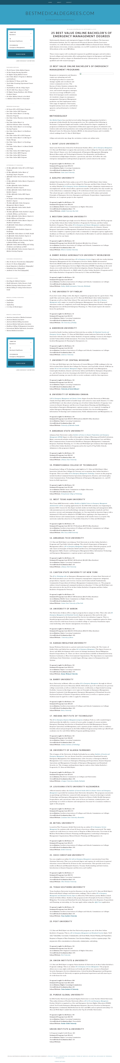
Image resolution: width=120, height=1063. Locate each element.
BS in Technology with (59, 576)
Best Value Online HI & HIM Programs (18, 151)
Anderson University (67, 354)
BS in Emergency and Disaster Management (86, 225)
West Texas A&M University (69, 532)
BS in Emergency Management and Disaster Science (66, 398)
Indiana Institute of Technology (70, 744)
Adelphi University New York (69, 211)
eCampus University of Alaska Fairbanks (73, 781)
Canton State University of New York (72, 603)
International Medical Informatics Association (20, 328)
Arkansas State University (69, 459)
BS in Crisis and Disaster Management (66, 368)
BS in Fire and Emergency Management (96, 1001)
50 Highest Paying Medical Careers (17, 74)
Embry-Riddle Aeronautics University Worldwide (75, 286)
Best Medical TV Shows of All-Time (17, 81)
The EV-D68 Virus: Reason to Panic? (18, 90)
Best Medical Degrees (56, 120)
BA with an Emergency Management (80, 859)
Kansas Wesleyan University (69, 674)
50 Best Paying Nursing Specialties (17, 72)
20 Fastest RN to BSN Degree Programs (18, 109)
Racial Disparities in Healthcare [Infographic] (20, 266)
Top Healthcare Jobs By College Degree (18, 88)
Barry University (66, 710)
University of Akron (67, 637)
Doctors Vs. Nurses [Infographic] (16, 264)
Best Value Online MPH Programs (17, 153)
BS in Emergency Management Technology (81, 473)
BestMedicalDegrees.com (60, 13)
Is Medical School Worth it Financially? (18, 98)
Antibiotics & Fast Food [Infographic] (18, 270)
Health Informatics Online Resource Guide (19, 283)
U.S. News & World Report (14, 307)
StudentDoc (10, 302)
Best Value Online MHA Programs (17, 157)
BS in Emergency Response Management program (67, 720)
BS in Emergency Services (83, 259)
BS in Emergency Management (103, 148)
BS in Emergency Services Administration (75, 186)
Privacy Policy (53, 1056)
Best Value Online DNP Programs (17, 111)
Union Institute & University (69, 989)
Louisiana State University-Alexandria (72, 817)
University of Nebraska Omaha (70, 425)
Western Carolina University (69, 250)
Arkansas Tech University (68, 567)
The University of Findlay (69, 322)
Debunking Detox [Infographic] (16, 268)
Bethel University (66, 849)
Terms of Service (82, 1056)
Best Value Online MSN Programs (17, 155)
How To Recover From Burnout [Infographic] (20, 262)
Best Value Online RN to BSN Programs (18, 135)
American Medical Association (15, 319)
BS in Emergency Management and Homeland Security (87, 933)
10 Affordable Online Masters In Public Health (20, 233)
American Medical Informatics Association (19, 324)
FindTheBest (10, 300)
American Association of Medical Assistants (19, 317)
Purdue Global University (68, 1023)
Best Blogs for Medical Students (16, 281)
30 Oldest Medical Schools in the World (18, 96)
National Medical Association (15, 330)
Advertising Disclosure (67, 1056)
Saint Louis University (68, 172)
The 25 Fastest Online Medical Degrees (18, 70)
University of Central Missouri (70, 389)
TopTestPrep (10, 305)
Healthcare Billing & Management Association (20, 326)
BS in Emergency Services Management (87, 967)
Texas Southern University (69, 916)
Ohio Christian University (69, 881)
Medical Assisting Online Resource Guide (19, 285)
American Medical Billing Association (17, 322)
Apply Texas (98, 902)
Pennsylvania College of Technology (71, 494)
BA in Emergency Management (85, 649)
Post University (65, 955)
